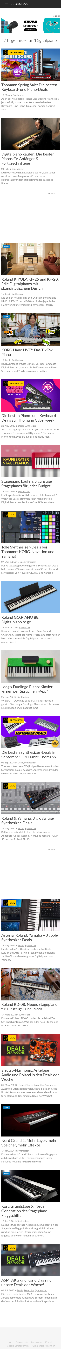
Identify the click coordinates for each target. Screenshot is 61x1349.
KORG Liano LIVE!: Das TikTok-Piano (27, 352)
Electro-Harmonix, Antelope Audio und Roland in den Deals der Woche (30, 1075)
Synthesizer (19, 95)
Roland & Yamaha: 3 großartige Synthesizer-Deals (27, 820)
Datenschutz (21, 1342)
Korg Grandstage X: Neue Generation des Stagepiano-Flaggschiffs (24, 1211)
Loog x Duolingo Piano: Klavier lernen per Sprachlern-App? (27, 689)
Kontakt (49, 1342)
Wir (11, 1342)
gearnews (19, 4)
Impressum (36, 1342)
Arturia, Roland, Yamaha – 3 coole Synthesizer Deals (29, 937)
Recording (39, 1085)
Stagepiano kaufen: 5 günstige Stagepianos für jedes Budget (26, 483)
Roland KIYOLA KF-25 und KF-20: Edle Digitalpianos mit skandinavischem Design (30, 284)
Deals (21, 425)
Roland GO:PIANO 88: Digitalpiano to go (20, 619)
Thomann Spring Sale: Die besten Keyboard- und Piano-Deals (29, 87)
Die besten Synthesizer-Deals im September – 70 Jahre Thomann (28, 754)
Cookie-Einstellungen (18, 1345)
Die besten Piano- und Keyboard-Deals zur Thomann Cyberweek (29, 417)
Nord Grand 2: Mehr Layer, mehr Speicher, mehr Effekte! (29, 1142)
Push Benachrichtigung (43, 1345)
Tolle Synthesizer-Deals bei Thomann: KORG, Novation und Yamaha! (27, 551)
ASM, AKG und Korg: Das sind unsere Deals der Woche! (26, 1282)
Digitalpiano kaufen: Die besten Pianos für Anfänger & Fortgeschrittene (27, 158)
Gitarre (29, 1085)
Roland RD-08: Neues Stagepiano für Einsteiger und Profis (29, 1006)
